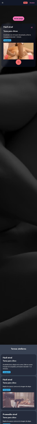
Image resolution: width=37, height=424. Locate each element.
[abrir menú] (2, 3)
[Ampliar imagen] (18, 51)
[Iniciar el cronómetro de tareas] (18, 62)
